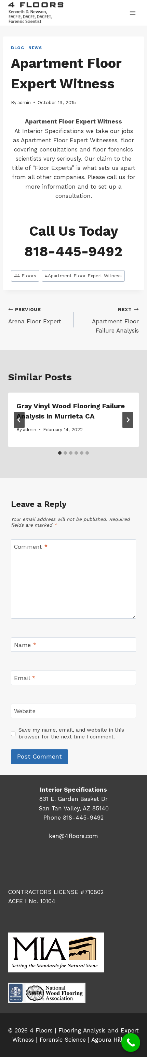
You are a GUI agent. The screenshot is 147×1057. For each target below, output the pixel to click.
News (35, 47)
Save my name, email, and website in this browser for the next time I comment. (71, 733)
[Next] (127, 420)
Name (25, 645)
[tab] (60, 453)
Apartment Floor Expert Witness (83, 275)
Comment (31, 546)
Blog (17, 47)
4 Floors (25, 275)
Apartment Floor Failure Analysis (115, 320)
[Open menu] (132, 13)
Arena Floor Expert (34, 316)
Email (24, 678)
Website (25, 711)
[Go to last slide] (19, 420)
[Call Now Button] (130, 1042)
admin (24, 102)
